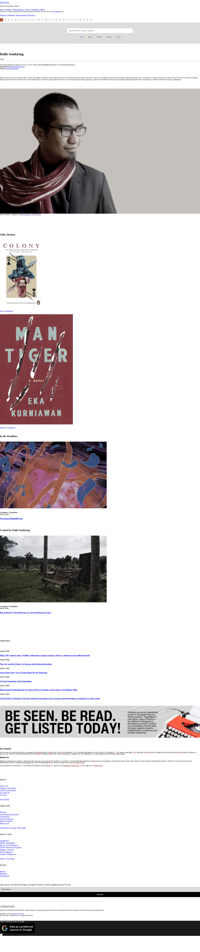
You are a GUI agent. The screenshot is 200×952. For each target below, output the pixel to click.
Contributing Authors (38, 10)
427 (117, 752)
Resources (4, 823)
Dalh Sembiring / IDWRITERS (30, 214)
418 (180, 752)
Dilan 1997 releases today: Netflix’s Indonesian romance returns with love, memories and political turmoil (45, 655)
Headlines (8, 10)
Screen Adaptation (8, 854)
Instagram (15, 68)
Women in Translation (7, 15)
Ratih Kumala (9, 311)
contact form (98, 765)
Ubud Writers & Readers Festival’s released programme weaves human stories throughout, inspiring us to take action (50, 698)
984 (49, 752)
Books (27, 10)
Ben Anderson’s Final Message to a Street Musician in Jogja (25, 612)
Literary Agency (7, 819)
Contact (3, 795)
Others (118, 37)
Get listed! (4, 799)
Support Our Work (8, 788)
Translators (5, 816)
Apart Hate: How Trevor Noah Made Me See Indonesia (23, 673)
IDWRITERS (4, 2)
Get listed (56, 11)
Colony (2, 311)
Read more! (80, 762)
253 (134, 752)
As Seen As (5, 792)
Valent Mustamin (18, 914)
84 (20, 754)
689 (40, 752)
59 (40, 754)
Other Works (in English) (10, 847)
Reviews (3, 873)
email (48, 765)
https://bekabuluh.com (17, 67)
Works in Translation (9, 845)
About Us (4, 786)
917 (75, 752)
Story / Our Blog (7, 858)
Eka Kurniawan (11, 427)
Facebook (66, 765)
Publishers (4, 876)
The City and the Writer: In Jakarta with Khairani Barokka (26, 664)
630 (149, 752)
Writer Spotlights (7, 843)
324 (62, 752)
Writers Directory (18, 10)
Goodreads (8, 68)
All (1, 20)
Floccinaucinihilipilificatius (11, 518)
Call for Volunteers (8, 790)
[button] (100, 928)
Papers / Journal (7, 850)
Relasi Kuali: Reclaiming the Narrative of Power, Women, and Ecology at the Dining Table (38, 690)
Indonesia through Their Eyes (25, 15)
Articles (109, 37)
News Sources (6, 821)
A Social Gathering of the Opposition (16, 681)
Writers (99, 37)
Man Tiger (2, 427)
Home (2, 10)
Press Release (6, 852)
